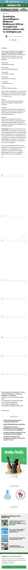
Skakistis (12, 36)
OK (14, 567)
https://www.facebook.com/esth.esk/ (13, 405)
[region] (14, 562)
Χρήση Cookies (9, 563)
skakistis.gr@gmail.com (11, 404)
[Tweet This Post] (12, 40)
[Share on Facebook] (9, 40)
